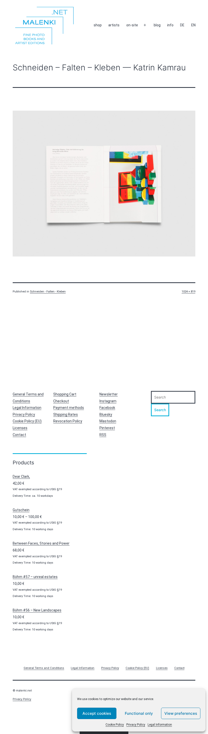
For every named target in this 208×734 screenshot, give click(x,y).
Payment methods (68, 408)
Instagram (107, 401)
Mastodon (107, 421)
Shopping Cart (64, 394)
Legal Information (160, 724)
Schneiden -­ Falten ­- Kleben (48, 291)
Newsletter (108, 394)
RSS (102, 435)
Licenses (20, 428)
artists (113, 25)
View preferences (180, 713)
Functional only (139, 713)
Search (160, 410)
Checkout (61, 401)
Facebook (107, 408)
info (170, 25)
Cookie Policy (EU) (27, 421)
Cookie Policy (115, 724)
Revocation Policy (67, 421)
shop (98, 25)
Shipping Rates (65, 414)
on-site (132, 25)
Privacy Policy (135, 724)
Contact (19, 435)
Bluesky (105, 414)
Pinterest (107, 428)
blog (157, 25)
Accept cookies (96, 713)
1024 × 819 (188, 291)
